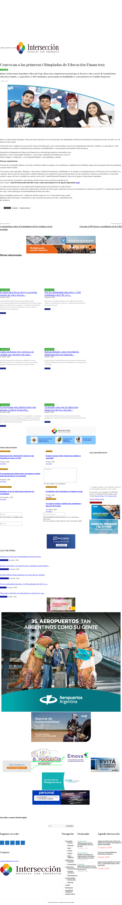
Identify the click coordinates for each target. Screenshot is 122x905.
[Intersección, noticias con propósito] (37, 48)
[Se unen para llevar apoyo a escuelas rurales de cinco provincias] (21, 273)
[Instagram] (63, 50)
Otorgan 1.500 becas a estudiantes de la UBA (100, 226)
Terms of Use (112, 496)
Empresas (49, 451)
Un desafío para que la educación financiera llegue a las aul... (61, 408)
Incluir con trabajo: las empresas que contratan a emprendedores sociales (86, 856)
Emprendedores (51, 487)
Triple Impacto (82, 853)
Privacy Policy (99, 496)
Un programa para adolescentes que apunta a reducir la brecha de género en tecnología (20, 474)
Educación (4, 69)
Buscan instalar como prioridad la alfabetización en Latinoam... (62, 353)
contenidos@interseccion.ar (9, 861)
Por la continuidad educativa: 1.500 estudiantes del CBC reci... (63, 293)
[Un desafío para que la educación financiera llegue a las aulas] (65, 387)
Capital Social (5, 451)
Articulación (15, 208)
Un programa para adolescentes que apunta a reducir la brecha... (18, 408)
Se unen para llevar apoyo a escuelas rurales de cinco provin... (18, 293)
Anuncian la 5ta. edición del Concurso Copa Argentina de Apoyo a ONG (17, 457)
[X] (69, 50)
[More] (54, 132)
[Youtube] (23, 843)
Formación (81, 864)
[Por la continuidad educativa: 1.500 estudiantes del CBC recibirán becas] (65, 273)
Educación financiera (25, 208)
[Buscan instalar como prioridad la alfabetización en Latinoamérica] (65, 332)
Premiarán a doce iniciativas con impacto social (64, 491)
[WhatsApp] (20, 213)
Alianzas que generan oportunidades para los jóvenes (85, 844)
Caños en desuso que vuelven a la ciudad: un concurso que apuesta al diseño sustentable (110, 842)
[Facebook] (60, 50)
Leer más (3, 313)
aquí (78, 182)
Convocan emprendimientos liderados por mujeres (107, 853)
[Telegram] (26, 213)
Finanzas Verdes (6, 487)
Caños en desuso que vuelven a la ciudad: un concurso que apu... (17, 353)
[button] (69, 46)
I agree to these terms (97, 499)
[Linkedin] (66, 50)
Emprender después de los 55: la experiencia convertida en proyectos (87, 867)
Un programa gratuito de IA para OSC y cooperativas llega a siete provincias (109, 863)
